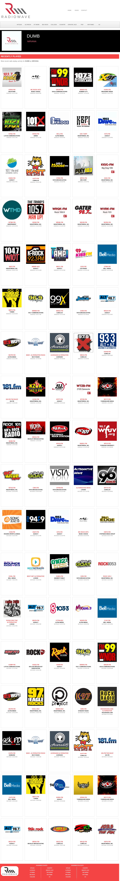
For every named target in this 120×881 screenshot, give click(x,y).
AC (99, 24)
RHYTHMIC (90, 24)
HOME (69, 10)
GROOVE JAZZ (72, 24)
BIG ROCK (45, 24)
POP (82, 24)
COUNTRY (62, 24)
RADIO (77, 10)
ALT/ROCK (28, 24)
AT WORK (36, 24)
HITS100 (19, 24)
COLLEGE (54, 24)
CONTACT (84, 10)
